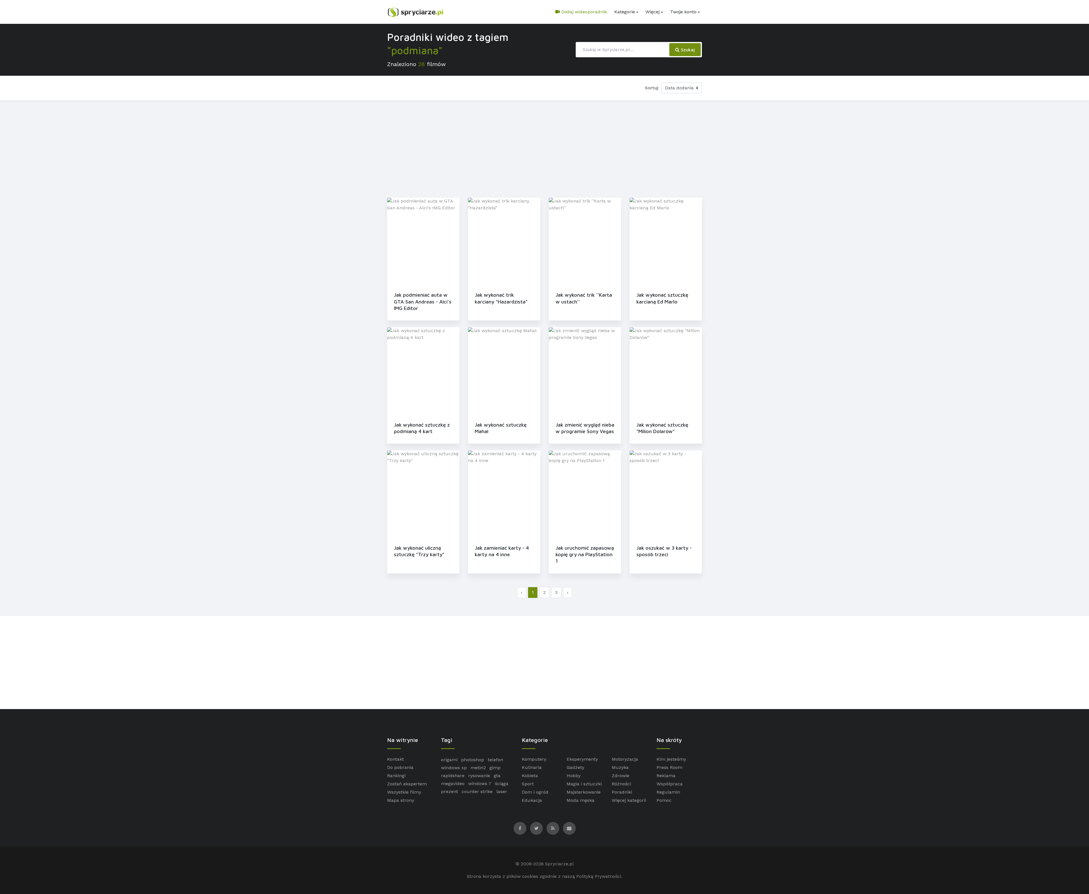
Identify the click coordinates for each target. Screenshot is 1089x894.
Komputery (534, 759)
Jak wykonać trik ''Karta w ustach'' (584, 298)
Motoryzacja (625, 759)
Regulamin (668, 792)
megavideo (453, 783)
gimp (495, 767)
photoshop (472, 759)
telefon (495, 759)
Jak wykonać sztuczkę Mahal (501, 428)
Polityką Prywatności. (599, 876)
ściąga (501, 783)
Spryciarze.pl (559, 863)
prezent (449, 791)
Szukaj (687, 49)
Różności (621, 784)
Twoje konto (683, 11)
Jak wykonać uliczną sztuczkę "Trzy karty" (419, 551)
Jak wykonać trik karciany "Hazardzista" (501, 298)
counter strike (477, 791)
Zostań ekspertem (407, 784)
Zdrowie (620, 775)
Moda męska (580, 800)
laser (501, 791)
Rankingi (396, 775)
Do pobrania (400, 767)
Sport (528, 784)
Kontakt (395, 759)
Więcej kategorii (629, 800)
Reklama (666, 775)
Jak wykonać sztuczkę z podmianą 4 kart (422, 428)
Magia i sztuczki (584, 784)
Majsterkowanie (584, 792)
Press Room (669, 767)
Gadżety (575, 767)
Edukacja (532, 800)
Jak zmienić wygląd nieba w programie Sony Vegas (585, 428)
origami (449, 759)
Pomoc (664, 800)
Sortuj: (652, 87)
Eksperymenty (582, 759)
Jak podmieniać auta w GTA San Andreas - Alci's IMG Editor (422, 301)
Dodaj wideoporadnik (583, 11)
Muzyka (620, 767)
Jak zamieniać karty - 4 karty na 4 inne (502, 551)
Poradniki (622, 792)
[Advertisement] (544, 147)
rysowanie (479, 775)
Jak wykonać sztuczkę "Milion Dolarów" (662, 428)
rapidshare (453, 775)
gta (497, 775)
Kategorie (624, 11)
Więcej (652, 11)
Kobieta (530, 775)
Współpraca (670, 784)
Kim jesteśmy (671, 759)
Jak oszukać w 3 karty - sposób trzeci (664, 551)
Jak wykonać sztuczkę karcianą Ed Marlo (662, 298)
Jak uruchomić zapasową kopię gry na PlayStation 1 (585, 554)
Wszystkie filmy (404, 792)
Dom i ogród (535, 792)
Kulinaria (532, 767)
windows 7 (479, 783)
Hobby (574, 775)
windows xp (454, 767)
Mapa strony (400, 800)
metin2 (478, 767)
